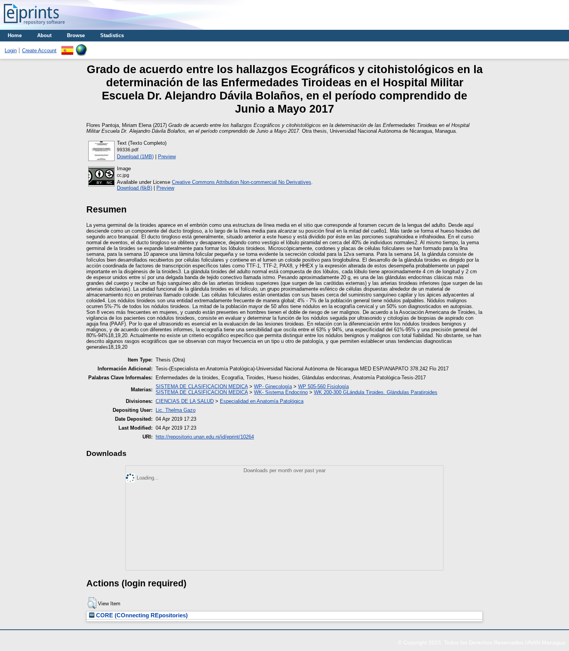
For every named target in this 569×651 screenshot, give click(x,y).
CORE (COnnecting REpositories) (141, 615)
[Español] (67, 47)
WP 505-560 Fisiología (323, 386)
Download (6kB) (134, 188)
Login (11, 50)
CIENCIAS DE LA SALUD (185, 401)
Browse (76, 35)
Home (15, 35)
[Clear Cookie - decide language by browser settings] (81, 47)
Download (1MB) (135, 156)
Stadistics (112, 35)
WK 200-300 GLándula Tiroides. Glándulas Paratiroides (375, 392)
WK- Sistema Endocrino (281, 392)
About (44, 35)
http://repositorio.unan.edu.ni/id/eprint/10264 (205, 437)
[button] (91, 603)
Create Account (39, 50)
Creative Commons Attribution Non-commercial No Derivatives (241, 182)
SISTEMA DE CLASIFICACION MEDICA (202, 386)
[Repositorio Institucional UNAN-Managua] (34, 27)
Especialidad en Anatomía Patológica (261, 401)
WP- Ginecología (273, 386)
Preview (167, 156)
